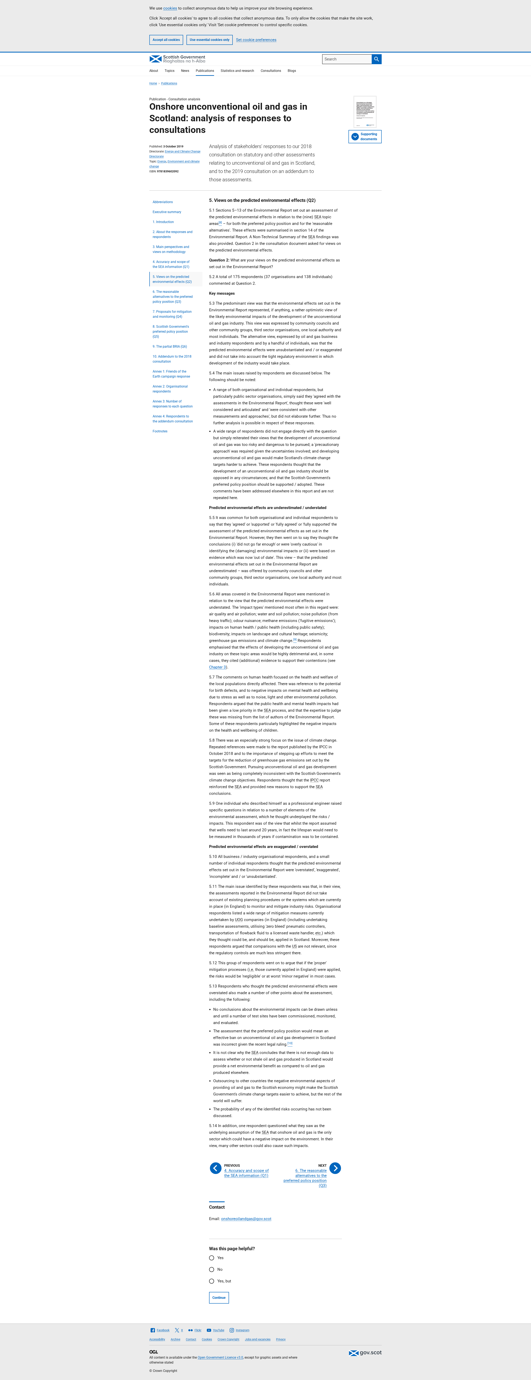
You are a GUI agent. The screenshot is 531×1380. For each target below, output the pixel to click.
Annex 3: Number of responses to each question (173, 403)
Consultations (271, 71)
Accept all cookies (166, 40)
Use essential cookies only (209, 40)
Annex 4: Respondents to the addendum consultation (173, 418)
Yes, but (224, 1281)
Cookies (207, 1339)
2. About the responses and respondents (172, 234)
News (185, 71)
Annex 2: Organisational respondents (170, 388)
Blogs (292, 71)
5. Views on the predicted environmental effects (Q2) (172, 279)
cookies (170, 8)
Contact (191, 1339)
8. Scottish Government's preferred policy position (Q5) (171, 332)
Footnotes (160, 431)
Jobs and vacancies (257, 1339)
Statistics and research (237, 71)
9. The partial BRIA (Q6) (170, 346)
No (220, 1269)
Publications (205, 71)
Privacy (281, 1339)
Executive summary (167, 212)
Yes (220, 1257)
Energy (161, 161)
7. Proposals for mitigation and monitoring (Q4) (172, 314)
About (153, 71)
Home (153, 83)
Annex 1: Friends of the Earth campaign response (171, 373)
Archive (175, 1339)
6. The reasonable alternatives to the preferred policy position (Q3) (173, 297)
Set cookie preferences (256, 39)
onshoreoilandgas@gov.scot (246, 1218)
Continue (219, 1298)
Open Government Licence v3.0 (220, 1357)
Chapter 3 (217, 667)
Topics (169, 71)
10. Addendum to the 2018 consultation (172, 359)
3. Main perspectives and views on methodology (171, 249)
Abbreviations (163, 202)
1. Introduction (163, 222)
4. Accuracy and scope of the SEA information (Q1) (171, 264)
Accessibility (157, 1339)
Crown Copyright (228, 1339)
